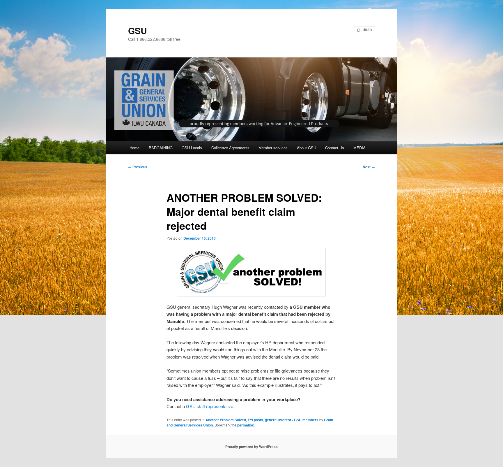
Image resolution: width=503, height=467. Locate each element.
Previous (137, 166)
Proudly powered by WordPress (251, 446)
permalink (245, 425)
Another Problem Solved (226, 419)
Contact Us (334, 147)
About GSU (306, 147)
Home (134, 147)
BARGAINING (161, 147)
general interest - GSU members (291, 419)
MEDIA (359, 147)
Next (369, 166)
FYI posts (255, 419)
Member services (273, 147)
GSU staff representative (209, 406)
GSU (137, 30)
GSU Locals (192, 147)
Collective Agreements (230, 147)
